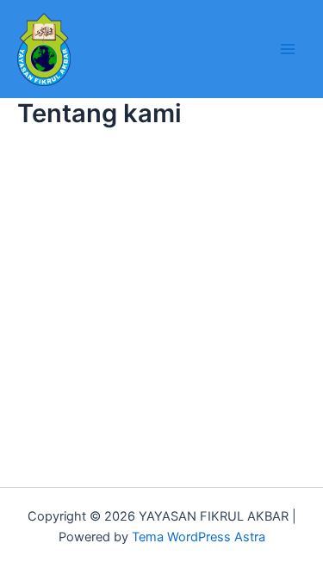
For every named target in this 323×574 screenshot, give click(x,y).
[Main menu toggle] (288, 49)
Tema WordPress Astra (198, 537)
